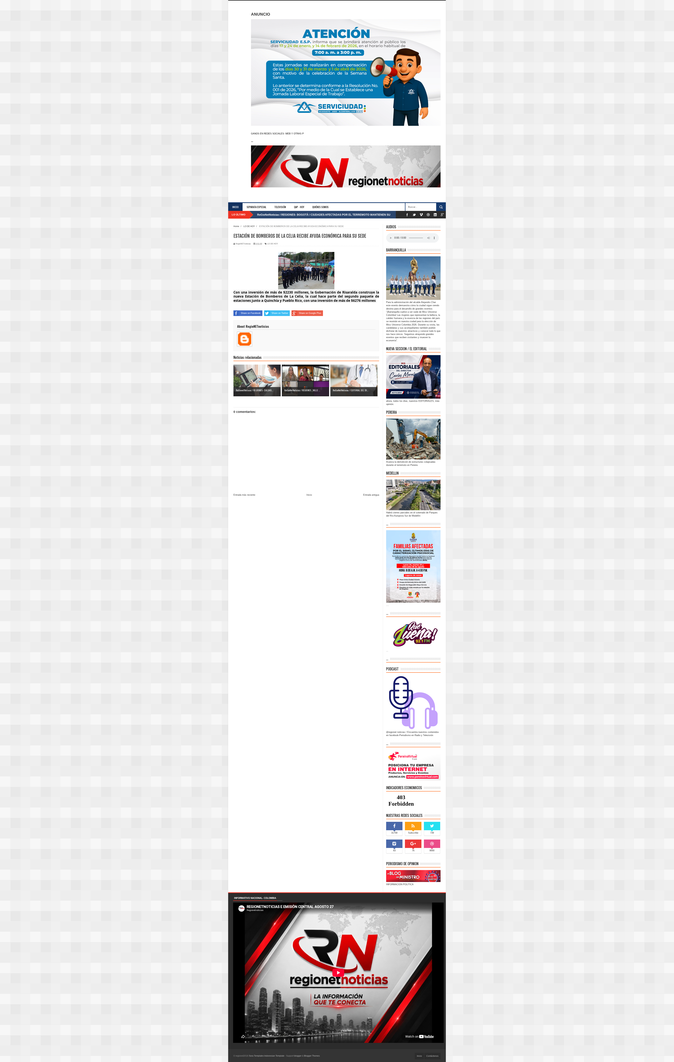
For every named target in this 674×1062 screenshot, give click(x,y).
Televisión (280, 207)
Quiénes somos (320, 207)
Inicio (235, 207)
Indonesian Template (274, 1056)
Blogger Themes (312, 1056)
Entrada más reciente (244, 495)
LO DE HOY (272, 244)
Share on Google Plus (310, 313)
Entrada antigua (371, 495)
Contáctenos (432, 1056)
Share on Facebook (251, 313)
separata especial (256, 207)
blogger (298, 1056)
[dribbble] (428, 214)
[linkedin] (435, 214)
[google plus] (442, 214)
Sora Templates (256, 1056)
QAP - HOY (299, 207)
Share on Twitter (280, 313)
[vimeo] (421, 214)
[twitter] (414, 214)
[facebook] (407, 214)
